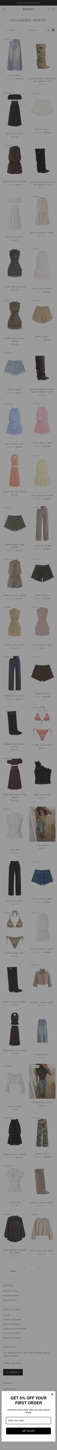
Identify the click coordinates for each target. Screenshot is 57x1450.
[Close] (52, 1394)
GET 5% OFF (28, 1431)
